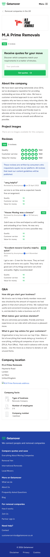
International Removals (12, 465)
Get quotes (23, 73)
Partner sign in (8, 519)
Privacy (26, 552)
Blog (4, 497)
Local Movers (7, 471)
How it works (7, 508)
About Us (6, 487)
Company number (20, 413)
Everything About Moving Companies (18, 455)
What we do (7, 482)
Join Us (5, 514)
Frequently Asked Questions (14, 492)
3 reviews (11, 44)
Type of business (20, 398)
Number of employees (22, 405)
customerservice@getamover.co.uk (17, 535)
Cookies (36, 552)
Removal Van (7, 460)
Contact (5, 530)
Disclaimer (14, 552)
